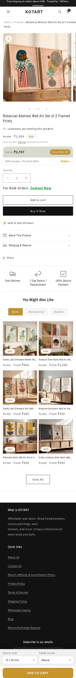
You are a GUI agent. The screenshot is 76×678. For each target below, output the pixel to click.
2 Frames (18, 22)
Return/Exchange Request (24, 627)
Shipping (22, 142)
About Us (13, 557)
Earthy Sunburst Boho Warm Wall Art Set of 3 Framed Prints (54, 457)
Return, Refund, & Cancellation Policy (31, 574)
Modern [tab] (59, 312)
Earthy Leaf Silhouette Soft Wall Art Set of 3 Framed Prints (20, 408)
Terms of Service (18, 592)
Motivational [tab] (36, 312)
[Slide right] (46, 109)
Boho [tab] (15, 312)
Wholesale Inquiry (19, 610)
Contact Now (40, 188)
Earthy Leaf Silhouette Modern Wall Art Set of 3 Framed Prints (19, 359)
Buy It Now (38, 211)
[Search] (60, 11)
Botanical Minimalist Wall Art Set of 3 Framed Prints (56, 408)
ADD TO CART (38, 673)
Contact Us (15, 566)
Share (10, 257)
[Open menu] (8, 11)
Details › (66, 161)
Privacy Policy (16, 583)
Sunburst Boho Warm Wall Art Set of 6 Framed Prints (55, 359)
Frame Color (47, 653)
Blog (10, 619)
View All (38, 479)
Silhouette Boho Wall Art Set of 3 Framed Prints (18, 457)
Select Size (10, 653)
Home (7, 22)
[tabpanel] (38, 402)
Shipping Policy (17, 601)
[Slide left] (29, 109)
